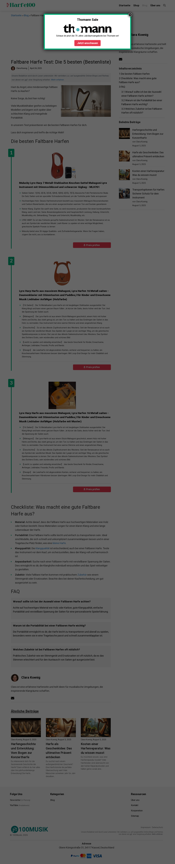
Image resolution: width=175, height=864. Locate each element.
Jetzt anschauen (87, 43)
